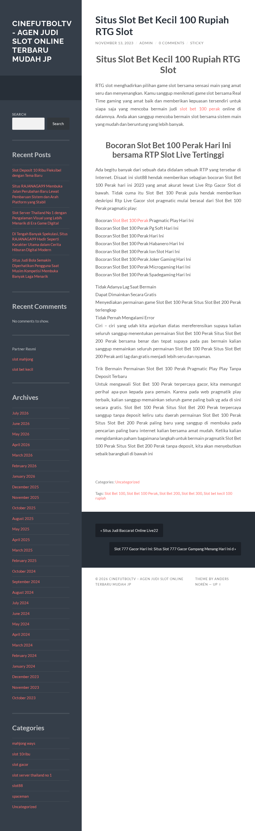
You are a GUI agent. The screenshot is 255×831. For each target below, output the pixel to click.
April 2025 (21, 539)
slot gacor (20, 764)
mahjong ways (23, 743)
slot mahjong (22, 359)
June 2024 (21, 613)
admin (146, 43)
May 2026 (20, 434)
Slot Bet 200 (169, 493)
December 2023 (25, 676)
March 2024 (22, 645)
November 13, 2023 (114, 43)
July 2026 (20, 413)
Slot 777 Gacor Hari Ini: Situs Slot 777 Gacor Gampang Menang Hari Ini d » (175, 549)
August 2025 (23, 518)
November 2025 (25, 497)
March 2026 (22, 455)
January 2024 (23, 666)
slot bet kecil (22, 369)
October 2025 (24, 508)
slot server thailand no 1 (32, 775)
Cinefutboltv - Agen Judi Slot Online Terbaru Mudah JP (41, 41)
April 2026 (21, 444)
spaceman (20, 796)
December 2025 (25, 487)
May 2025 (20, 529)
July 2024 (20, 602)
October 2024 (24, 571)
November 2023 (25, 687)
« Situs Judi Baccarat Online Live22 (129, 530)
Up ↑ (217, 584)
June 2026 (21, 423)
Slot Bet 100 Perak (130, 220)
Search (19, 114)
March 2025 (22, 550)
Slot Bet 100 (115, 493)
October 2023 (24, 697)
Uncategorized (24, 806)
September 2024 (26, 581)
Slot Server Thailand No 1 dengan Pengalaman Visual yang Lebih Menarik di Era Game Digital (39, 218)
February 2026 (24, 465)
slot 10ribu (21, 754)
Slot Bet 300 (192, 493)
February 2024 (24, 655)
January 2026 (23, 476)
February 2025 (24, 560)
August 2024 (23, 592)
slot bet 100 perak (200, 108)
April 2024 (21, 634)
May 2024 (20, 624)
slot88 (17, 785)
